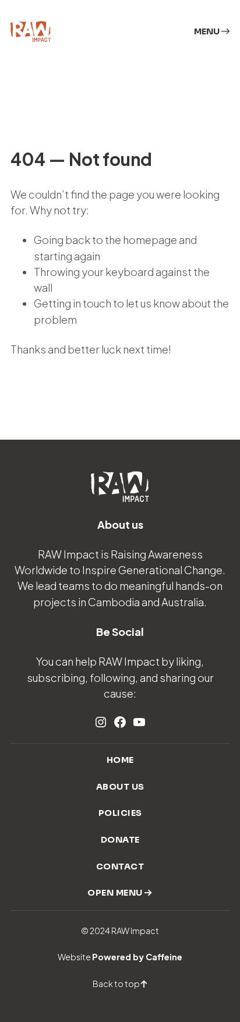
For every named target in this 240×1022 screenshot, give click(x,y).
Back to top (117, 983)
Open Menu (115, 892)
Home (120, 760)
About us (120, 786)
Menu (207, 31)
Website (120, 957)
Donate (120, 839)
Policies (120, 813)
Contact (120, 866)
